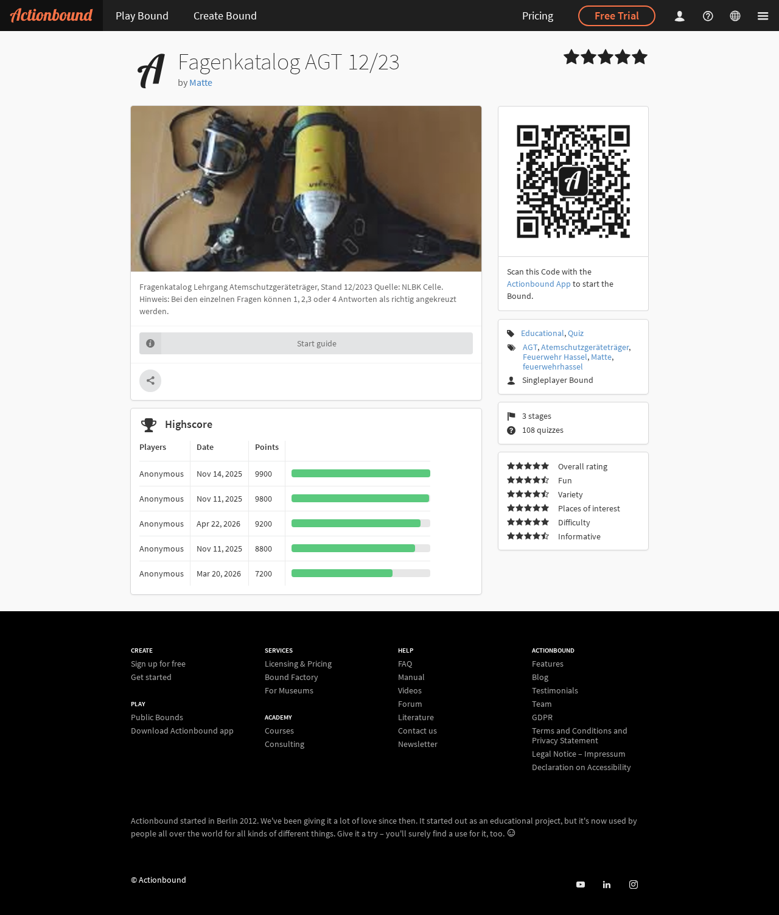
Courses (279, 731)
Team (542, 703)
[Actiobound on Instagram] (633, 885)
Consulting (284, 743)
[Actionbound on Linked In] (606, 885)
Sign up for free (158, 664)
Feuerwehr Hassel (555, 356)
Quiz (576, 333)
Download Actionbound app (182, 730)
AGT (530, 347)
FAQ (405, 664)
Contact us (417, 730)
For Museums (289, 690)
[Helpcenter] (710, 15)
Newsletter (418, 743)
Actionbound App (539, 283)
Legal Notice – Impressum (579, 753)
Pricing (537, 16)
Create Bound (225, 16)
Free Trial (617, 16)
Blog (540, 676)
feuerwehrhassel (553, 366)
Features (548, 664)
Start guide (317, 343)
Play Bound (142, 16)
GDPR (542, 717)
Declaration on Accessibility (581, 767)
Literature (416, 717)
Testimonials (555, 690)
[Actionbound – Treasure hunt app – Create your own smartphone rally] (51, 15)
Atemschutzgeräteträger (585, 347)
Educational (542, 333)
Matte (200, 82)
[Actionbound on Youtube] (580, 885)
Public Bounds (157, 717)
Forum (410, 703)
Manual (411, 676)
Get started (151, 676)
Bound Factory (291, 676)
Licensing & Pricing (298, 664)
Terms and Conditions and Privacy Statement (579, 735)
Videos (410, 690)
